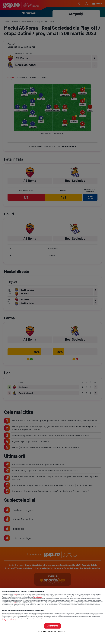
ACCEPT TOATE (52, 626)
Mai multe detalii (37, 597)
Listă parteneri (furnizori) (9, 620)
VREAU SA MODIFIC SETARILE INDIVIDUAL (52, 631)
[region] (52, 613)
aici (15, 603)
